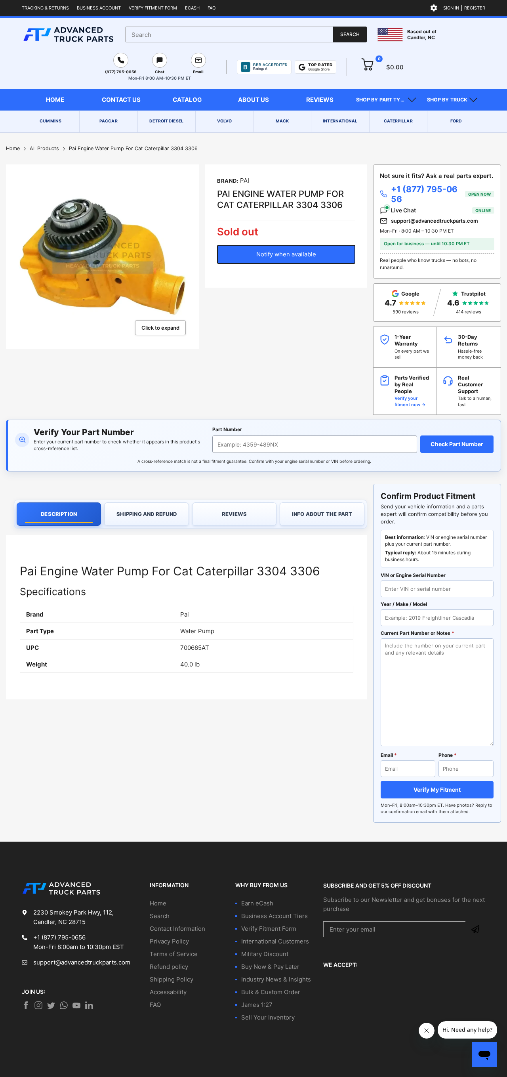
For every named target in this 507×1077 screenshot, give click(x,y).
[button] (386, 100)
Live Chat (441, 210)
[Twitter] (38, 1005)
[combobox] (246, 34)
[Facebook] (26, 1005)
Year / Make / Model (404, 604)
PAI (244, 180)
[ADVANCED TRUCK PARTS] (68, 34)
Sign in (451, 8)
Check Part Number (457, 444)
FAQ (211, 8)
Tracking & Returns (45, 8)
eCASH (192, 8)
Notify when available (286, 254)
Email (389, 755)
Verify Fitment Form (153, 8)
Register (474, 8)
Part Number (227, 429)
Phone (447, 755)
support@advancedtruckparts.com (434, 221)
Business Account (99, 8)
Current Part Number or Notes (417, 633)
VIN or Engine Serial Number (413, 575)
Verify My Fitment (437, 789)
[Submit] (475, 929)
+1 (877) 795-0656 (441, 194)
